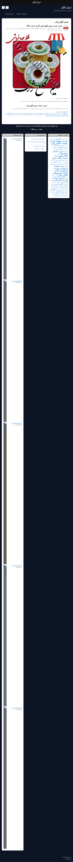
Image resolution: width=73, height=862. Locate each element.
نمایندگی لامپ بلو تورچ (39, 146)
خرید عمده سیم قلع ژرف (43, 113)
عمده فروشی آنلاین (61, 169)
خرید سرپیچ (53, 139)
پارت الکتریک (54, 190)
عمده (62, 166)
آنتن (67, 139)
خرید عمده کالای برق (60, 156)
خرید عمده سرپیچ (64, 145)
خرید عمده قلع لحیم (57, 114)
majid (64, 113)
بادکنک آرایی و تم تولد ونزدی (38, 139)
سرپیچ (60, 164)
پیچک (67, 859)
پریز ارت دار (52, 191)
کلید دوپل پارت (56, 195)
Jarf (58, 113)
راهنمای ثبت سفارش (22, 14)
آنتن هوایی (63, 139)
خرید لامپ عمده (64, 162)
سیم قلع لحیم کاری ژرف (38, 114)
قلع (61, 113)
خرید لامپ (53, 160)
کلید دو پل (62, 195)
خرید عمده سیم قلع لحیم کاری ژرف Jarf (44, 26)
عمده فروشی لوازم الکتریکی (60, 178)
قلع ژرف (62, 115)
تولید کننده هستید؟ (9, 14)
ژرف (51, 114)
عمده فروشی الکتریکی (27, 114)
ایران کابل (67, 857)
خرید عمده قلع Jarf (12, 113)
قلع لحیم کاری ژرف (49, 115)
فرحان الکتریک (63, 184)
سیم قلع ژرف (47, 114)
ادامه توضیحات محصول (62, 112)
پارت (61, 190)
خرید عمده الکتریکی (59, 142)
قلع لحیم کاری (57, 115)
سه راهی (56, 164)
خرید (58, 138)
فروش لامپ (61, 186)
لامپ (63, 188)
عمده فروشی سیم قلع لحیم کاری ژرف (13, 114)
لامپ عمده (58, 188)
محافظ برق (65, 189)
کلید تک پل (60, 193)
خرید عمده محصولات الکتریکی (60, 153)
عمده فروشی (61, 167)
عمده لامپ (54, 182)
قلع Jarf (66, 115)
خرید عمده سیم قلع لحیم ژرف (30, 113)
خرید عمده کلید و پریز (62, 160)
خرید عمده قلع (20, 113)
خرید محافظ (57, 162)
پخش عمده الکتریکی (61, 192)
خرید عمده (51, 113)
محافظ (53, 187)
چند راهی (66, 193)
